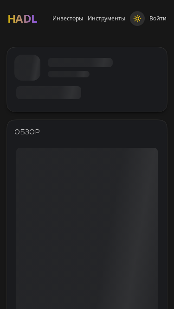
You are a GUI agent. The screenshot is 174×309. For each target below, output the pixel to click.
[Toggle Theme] (137, 18)
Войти (158, 18)
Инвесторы (67, 18)
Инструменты (106, 18)
